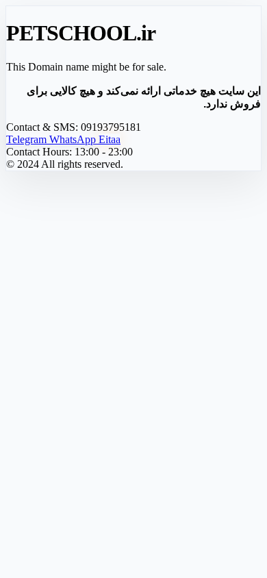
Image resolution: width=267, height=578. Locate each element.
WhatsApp (74, 139)
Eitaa (109, 139)
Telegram (27, 139)
